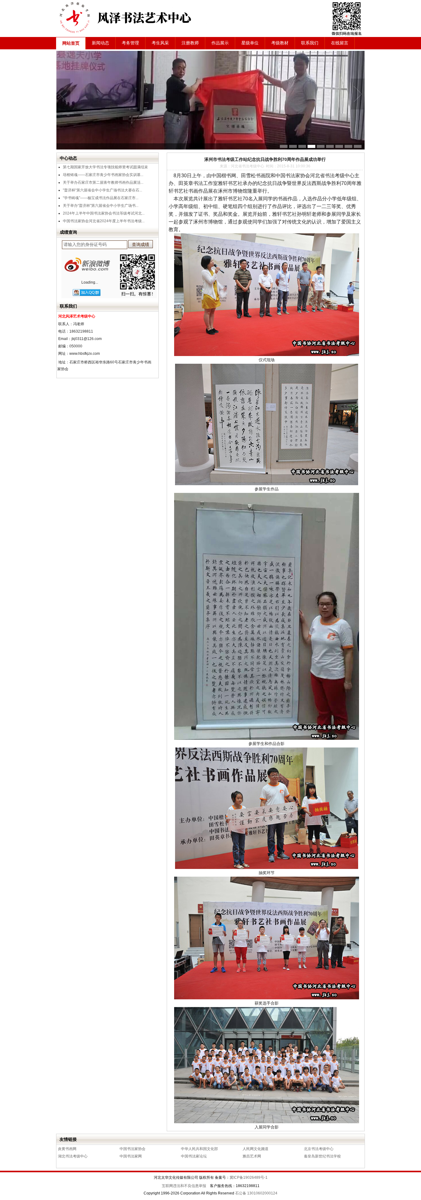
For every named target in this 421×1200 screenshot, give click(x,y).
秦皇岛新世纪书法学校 (322, 1156)
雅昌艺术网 (252, 1156)
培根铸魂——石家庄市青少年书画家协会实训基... (103, 175)
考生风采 (160, 43)
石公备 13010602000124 (256, 1193)
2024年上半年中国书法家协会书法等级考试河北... (104, 213)
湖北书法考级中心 (73, 1156)
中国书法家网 (131, 1156)
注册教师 (190, 43)
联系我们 (309, 43)
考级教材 (279, 43)
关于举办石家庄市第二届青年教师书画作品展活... (103, 182)
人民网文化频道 (255, 1149)
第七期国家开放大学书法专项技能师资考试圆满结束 (105, 167)
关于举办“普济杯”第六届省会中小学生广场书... (100, 205)
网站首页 (71, 43)
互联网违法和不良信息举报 (184, 1186)
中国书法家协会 (132, 1149)
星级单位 (250, 43)
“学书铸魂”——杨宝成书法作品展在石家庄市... (100, 198)
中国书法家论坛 (194, 1156)
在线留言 (339, 43)
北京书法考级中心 (318, 1149)
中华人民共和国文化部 (199, 1149)
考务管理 (130, 43)
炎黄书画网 (67, 1149)
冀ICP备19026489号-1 (249, 1177)
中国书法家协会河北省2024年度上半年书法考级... (104, 221)
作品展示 (220, 43)
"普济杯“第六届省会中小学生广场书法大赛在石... (102, 190)
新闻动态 (100, 43)
